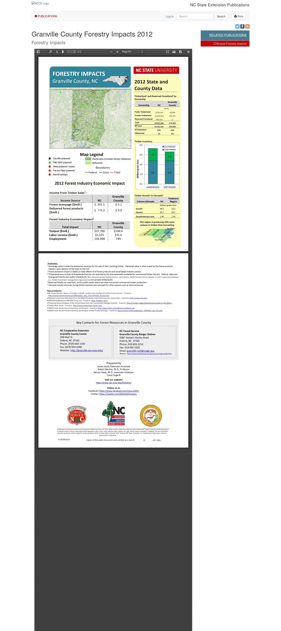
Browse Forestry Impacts (231, 43)
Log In (170, 16)
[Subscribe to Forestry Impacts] (247, 26)
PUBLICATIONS (47, 16)
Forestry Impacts (49, 42)
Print (240, 16)
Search (221, 16)
